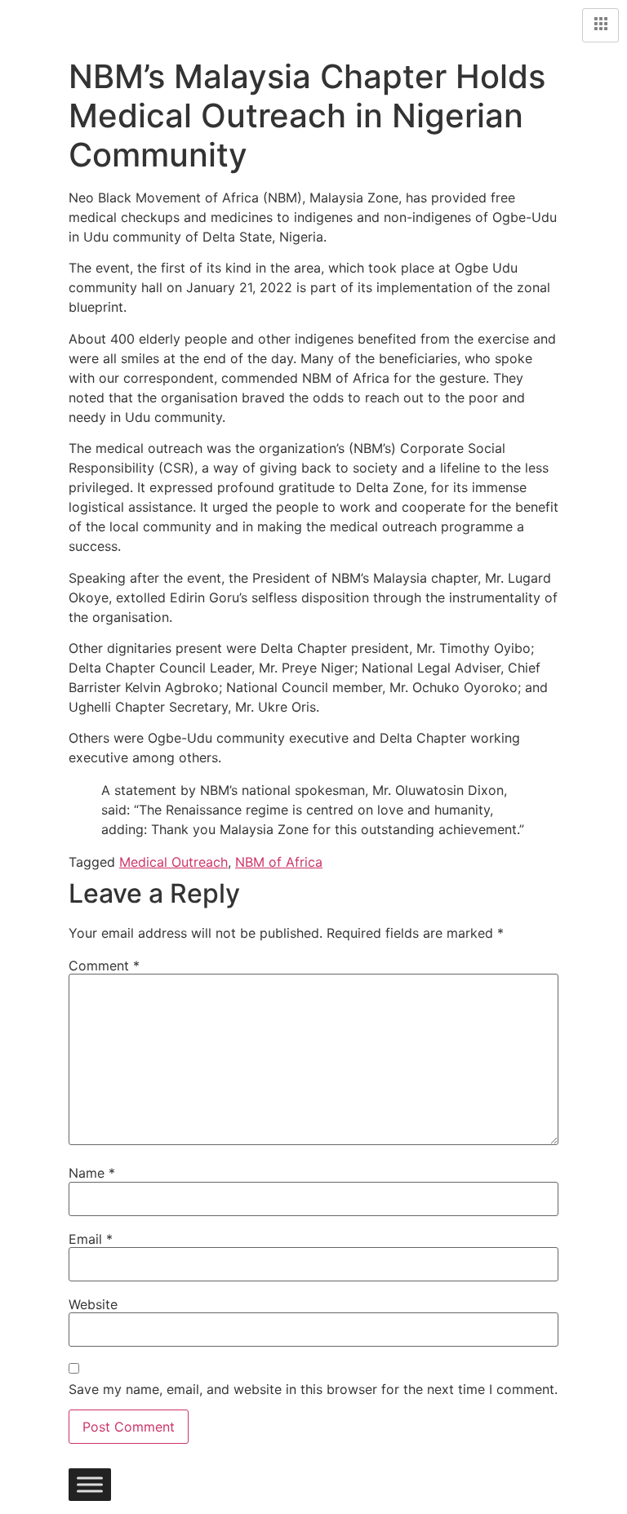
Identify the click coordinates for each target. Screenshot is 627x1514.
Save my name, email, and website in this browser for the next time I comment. (313, 1389)
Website (93, 1304)
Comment (104, 965)
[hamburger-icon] (600, 25)
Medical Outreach (173, 862)
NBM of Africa (278, 862)
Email (91, 1238)
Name (92, 1172)
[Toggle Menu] (90, 1485)
